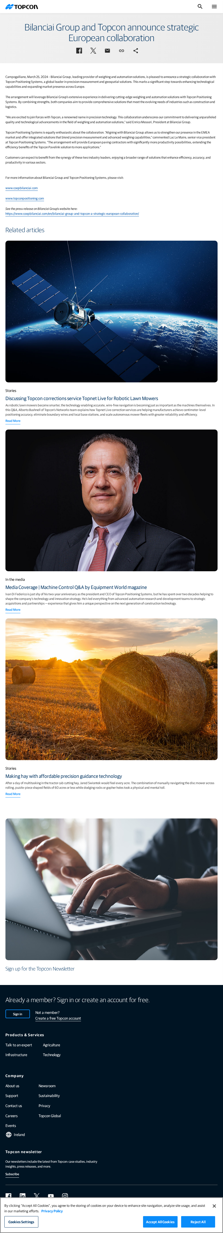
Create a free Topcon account (58, 1018)
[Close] (214, 1206)
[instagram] (65, 1196)
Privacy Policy (52, 1210)
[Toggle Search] (200, 6)
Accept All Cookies (160, 1221)
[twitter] (37, 1196)
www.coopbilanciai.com (21, 188)
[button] (79, 51)
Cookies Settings (21, 1221)
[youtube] (51, 1196)
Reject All (198, 1221)
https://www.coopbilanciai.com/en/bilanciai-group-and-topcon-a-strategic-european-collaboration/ (72, 213)
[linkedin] (23, 1196)
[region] (111, 1215)
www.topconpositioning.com (24, 198)
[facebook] (8, 1196)
